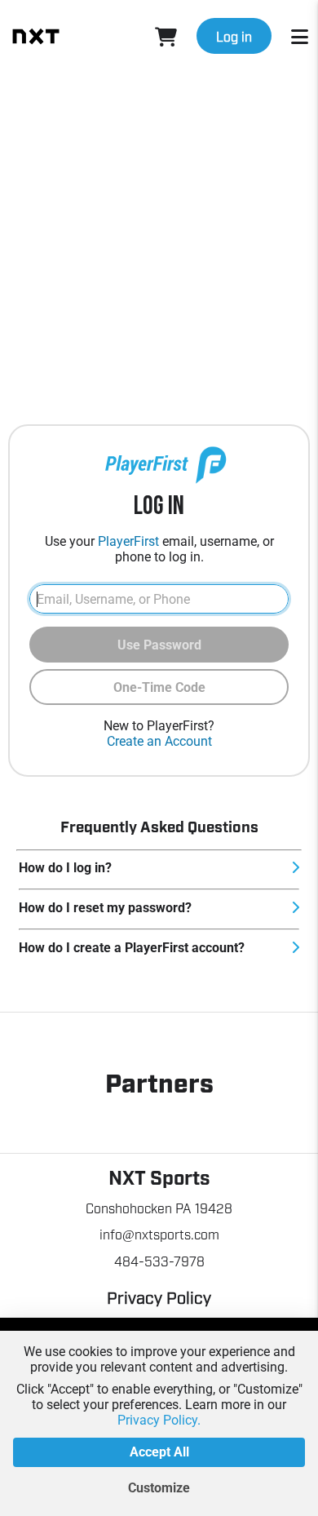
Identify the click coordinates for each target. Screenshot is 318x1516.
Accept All (159, 1452)
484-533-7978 (159, 1260)
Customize (159, 1488)
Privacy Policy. (159, 1420)
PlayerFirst (128, 541)
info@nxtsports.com (159, 1234)
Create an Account (159, 741)
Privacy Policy (159, 1296)
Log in (234, 36)
